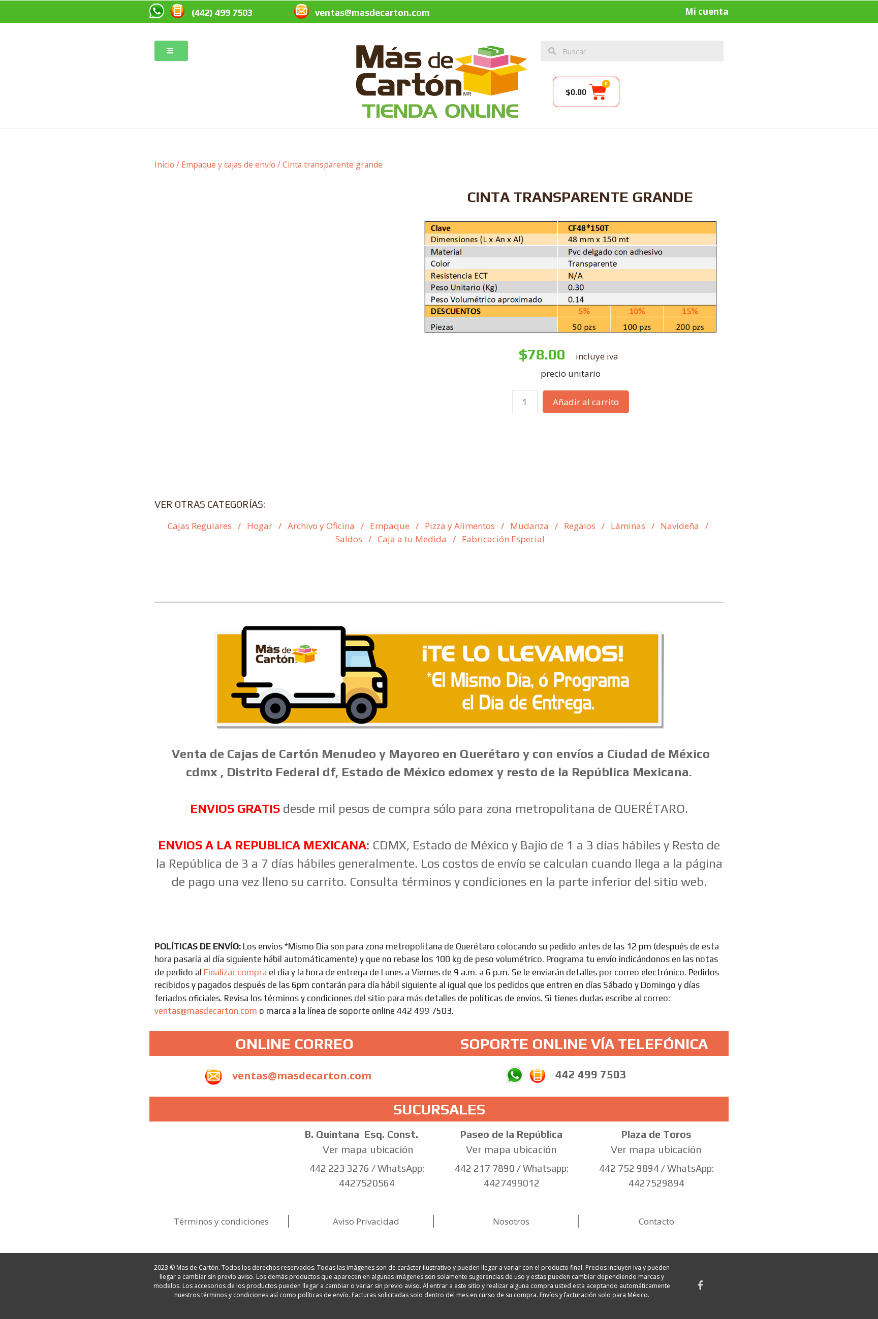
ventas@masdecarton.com (372, 12)
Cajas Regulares (200, 526)
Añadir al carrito (586, 402)
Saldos (348, 539)
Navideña (680, 526)
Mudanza (529, 526)
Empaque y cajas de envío (228, 164)
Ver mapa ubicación (368, 1149)
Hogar (259, 526)
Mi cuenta (707, 11)
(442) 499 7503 (222, 12)
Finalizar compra (235, 972)
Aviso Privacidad (366, 1221)
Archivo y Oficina (321, 526)
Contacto (656, 1221)
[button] (171, 51)
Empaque (390, 526)
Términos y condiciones (221, 1221)
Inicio (164, 164)
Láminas (628, 526)
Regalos (579, 526)
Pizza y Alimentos (460, 526)
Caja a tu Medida (412, 539)
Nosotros (511, 1221)
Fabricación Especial (503, 539)
